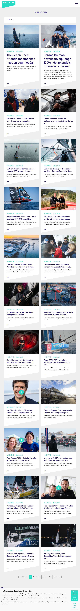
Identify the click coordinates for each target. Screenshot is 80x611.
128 (50, 577)
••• (8, 84)
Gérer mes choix (74, 605)
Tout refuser (74, 598)
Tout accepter (74, 593)
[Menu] (76, 3)
